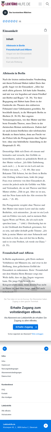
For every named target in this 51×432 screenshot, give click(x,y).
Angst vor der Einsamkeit (18, 54)
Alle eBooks (6, 411)
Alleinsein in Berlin (15, 45)
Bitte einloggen (37, 334)
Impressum (6, 365)
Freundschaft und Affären (19, 50)
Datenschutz (6, 376)
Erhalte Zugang (24, 327)
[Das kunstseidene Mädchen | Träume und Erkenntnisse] (5, 349)
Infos (3, 361)
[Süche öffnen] (47, 4)
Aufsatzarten (6, 415)
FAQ (3, 390)
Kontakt (4, 393)
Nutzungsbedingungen (10, 369)
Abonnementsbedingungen (12, 373)
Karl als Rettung (14, 62)
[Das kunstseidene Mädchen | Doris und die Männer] (44, 349)
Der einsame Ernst (15, 58)
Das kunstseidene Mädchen (20, 12)
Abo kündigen (7, 397)
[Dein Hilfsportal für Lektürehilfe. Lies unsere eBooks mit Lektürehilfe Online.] (18, 4)
